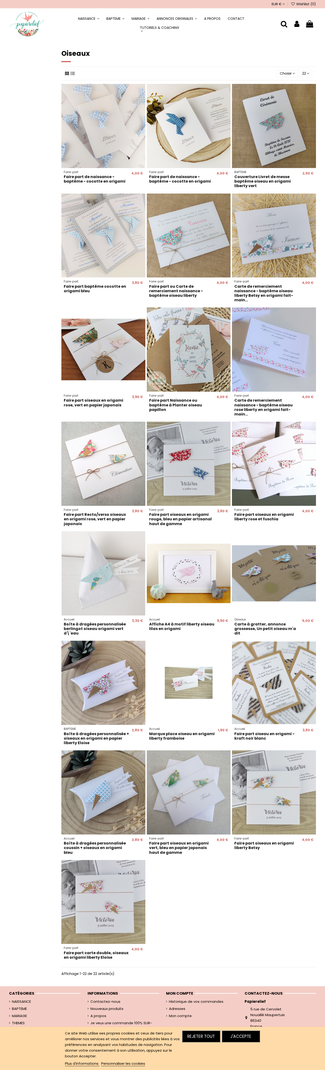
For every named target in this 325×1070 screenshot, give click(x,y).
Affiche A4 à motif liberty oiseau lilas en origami (181, 626)
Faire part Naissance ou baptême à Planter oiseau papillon (175, 405)
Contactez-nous (105, 1001)
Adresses (177, 1008)
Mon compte (180, 1015)
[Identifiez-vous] (296, 24)
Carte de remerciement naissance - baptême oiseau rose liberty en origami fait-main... (263, 407)
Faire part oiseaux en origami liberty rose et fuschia (264, 517)
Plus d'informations (82, 1063)
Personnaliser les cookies (123, 1063)
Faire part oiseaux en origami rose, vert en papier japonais (93, 403)
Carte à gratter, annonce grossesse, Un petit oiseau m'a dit (265, 628)
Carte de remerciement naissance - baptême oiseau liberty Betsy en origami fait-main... (263, 293)
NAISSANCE (21, 1001)
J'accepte (240, 1036)
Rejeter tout (201, 1036)
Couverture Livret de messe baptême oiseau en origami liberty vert (262, 181)
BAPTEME (19, 1008)
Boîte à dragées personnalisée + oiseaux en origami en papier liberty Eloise (96, 738)
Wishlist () (305, 3)
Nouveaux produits (106, 1008)
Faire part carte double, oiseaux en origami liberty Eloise (96, 955)
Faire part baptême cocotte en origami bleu (95, 289)
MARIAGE (19, 1015)
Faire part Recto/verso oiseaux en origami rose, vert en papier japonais (95, 519)
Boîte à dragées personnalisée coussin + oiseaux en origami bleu (95, 847)
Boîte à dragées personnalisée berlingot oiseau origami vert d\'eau (95, 628)
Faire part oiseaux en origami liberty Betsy (264, 845)
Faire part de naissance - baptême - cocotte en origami (94, 179)
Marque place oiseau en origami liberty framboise (182, 736)
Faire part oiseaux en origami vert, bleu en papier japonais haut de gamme (179, 847)
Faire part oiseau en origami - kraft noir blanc (264, 736)
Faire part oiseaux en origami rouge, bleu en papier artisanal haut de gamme (180, 519)
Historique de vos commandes (196, 1001)
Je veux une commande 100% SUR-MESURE (121, 1025)
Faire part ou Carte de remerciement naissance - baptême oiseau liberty (176, 291)
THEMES (18, 1022)
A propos (98, 1015)
